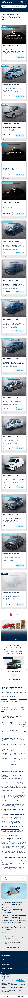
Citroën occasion (19, 821)
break (2, 790)
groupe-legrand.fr (22, 805)
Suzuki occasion (16, 822)
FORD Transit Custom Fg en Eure (4, 749)
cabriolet (6, 790)
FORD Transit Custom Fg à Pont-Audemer (13, 755)
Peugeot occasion (5, 826)
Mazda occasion (9, 822)
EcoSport (3, 724)
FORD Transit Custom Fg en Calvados (4, 744)
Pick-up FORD (13, 699)
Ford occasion (12, 821)
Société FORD (22, 709)
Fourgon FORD (4, 707)
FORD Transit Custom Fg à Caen (4, 755)
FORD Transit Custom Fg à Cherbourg (13, 760)
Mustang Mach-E (14, 730)
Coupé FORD (13, 711)
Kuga (11, 725)
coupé (9, 790)
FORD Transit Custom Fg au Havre (22, 760)
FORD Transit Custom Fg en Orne (13, 749)
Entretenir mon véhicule (12, 947)
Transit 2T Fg (21, 729)
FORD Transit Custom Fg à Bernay (4, 764)
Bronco (3, 719)
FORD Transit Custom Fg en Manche (13, 744)
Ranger (20, 719)
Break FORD (13, 707)
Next (26, 669)
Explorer (3, 726)
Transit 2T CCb (22, 726)
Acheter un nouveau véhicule (11, 878)
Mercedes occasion (5, 829)
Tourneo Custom (22, 724)
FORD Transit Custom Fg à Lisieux (4, 760)
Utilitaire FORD (4, 696)
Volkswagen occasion (14, 829)
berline (23, 788)
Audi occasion (21, 827)
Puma (11, 732)
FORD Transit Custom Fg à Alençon (22, 755)
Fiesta (2, 729)
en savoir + (4, 932)
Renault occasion (22, 825)
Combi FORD (4, 705)
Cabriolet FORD (13, 709)
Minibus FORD (22, 701)
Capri (2, 722)
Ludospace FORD (23, 699)
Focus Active (4, 733)
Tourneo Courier (22, 722)
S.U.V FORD (21, 707)
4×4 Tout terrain (17, 788)
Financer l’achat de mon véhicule (12, 937)
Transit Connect (22, 731)
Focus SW (12, 719)
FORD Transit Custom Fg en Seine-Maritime (22, 744)
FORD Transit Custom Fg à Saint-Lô (13, 764)
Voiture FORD (13, 696)
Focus (2, 731)
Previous (2, 669)
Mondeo (12, 728)
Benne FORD (4, 699)
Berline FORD (13, 705)
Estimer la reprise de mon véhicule (12, 943)
